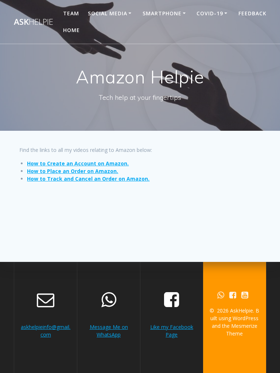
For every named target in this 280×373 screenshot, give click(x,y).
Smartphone (162, 13)
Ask (33, 22)
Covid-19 (210, 13)
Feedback (252, 13)
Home (71, 30)
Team (71, 13)
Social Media (107, 13)
